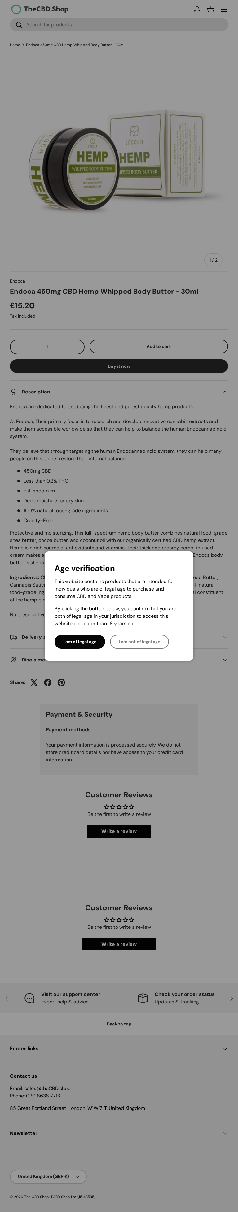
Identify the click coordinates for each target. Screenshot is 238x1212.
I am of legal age (79, 641)
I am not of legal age (139, 641)
